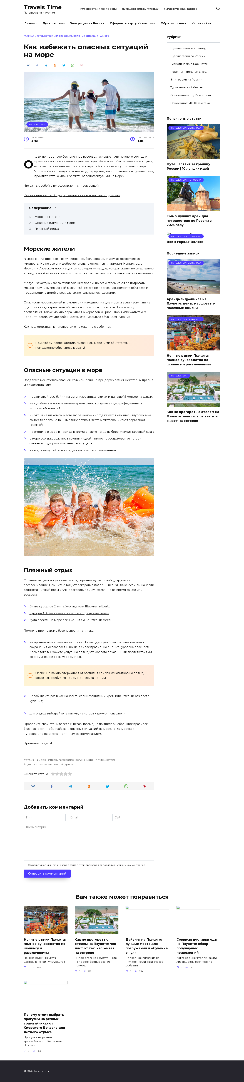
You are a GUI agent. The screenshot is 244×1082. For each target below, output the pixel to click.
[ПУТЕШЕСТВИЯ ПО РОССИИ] (193, 209)
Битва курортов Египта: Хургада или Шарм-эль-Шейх (69, 606)
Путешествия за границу (140, 9)
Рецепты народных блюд (188, 71)
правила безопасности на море (72, 759)
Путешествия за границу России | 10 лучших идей (188, 166)
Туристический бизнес (180, 9)
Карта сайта (201, 23)
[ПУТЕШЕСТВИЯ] (193, 404)
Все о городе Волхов (185, 242)
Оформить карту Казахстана (132, 23)
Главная (31, 23)
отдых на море (36, 759)
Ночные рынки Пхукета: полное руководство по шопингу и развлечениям (189, 359)
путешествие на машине (42, 764)
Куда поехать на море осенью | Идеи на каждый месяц (71, 620)
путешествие (106, 759)
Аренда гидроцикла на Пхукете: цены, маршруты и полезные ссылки (191, 303)
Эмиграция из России (87, 23)
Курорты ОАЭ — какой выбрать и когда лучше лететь (69, 613)
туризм (68, 764)
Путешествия (54, 23)
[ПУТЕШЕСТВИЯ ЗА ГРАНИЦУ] (193, 157)
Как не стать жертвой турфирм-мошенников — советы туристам (72, 195)
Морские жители (48, 217)
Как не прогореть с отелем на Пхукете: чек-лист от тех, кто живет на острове (193, 416)
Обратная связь (173, 23)
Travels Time (43, 7)
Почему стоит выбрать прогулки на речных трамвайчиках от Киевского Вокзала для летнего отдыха (44, 1023)
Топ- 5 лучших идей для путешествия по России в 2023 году (189, 220)
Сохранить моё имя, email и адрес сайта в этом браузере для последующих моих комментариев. (87, 865)
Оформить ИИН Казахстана (190, 103)
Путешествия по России (98, 9)
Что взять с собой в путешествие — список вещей (61, 185)
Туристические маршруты (189, 64)
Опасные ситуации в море (55, 223)
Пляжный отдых (47, 228)
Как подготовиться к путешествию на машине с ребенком (68, 326)
